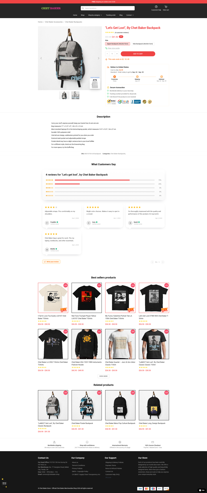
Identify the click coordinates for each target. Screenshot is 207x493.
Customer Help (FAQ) (112, 474)
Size (106, 40)
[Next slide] (98, 58)
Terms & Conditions (78, 465)
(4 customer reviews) (122, 32)
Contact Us (109, 471)
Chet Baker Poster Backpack (82, 423)
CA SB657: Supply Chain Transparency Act (86, 474)
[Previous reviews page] (152, 262)
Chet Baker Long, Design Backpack (152, 423)
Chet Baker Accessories (54, 22)
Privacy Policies (77, 468)
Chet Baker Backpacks (73, 22)
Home (40, 22)
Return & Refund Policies (113, 468)
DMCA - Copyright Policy (80, 471)
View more (103, 376)
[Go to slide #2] (75, 95)
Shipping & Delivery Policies (114, 462)
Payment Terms (110, 465)
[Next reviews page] (163, 262)
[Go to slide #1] (64, 95)
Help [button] (203, 490)
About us (75, 462)
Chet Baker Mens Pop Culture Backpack (120, 423)
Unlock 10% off (4, 483)
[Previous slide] (41, 58)
